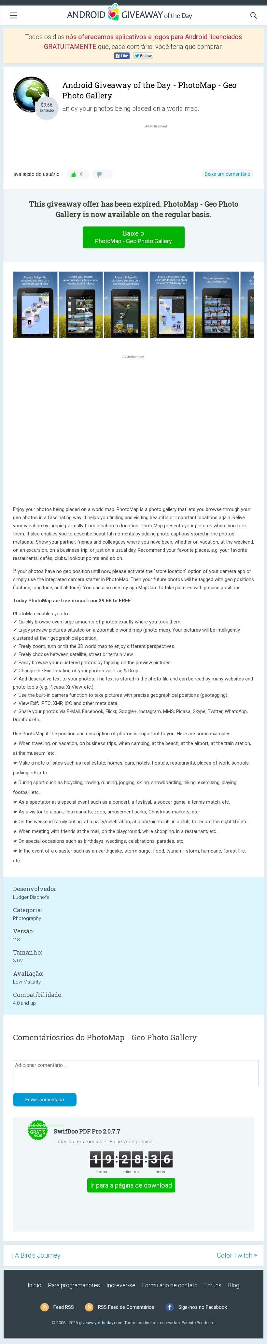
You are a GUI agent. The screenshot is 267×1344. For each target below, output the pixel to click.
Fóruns (212, 1285)
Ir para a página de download (131, 1185)
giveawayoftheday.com (100, 1322)
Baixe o (133, 236)
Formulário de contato (170, 1285)
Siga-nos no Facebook (202, 1307)
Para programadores (74, 1285)
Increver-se (120, 1285)
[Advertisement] (159, 145)
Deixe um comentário (227, 174)
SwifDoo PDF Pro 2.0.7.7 (87, 1131)
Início (34, 1285)
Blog (233, 1285)
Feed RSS (63, 1307)
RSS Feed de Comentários (126, 1307)
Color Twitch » (237, 1255)
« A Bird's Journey (35, 1255)
